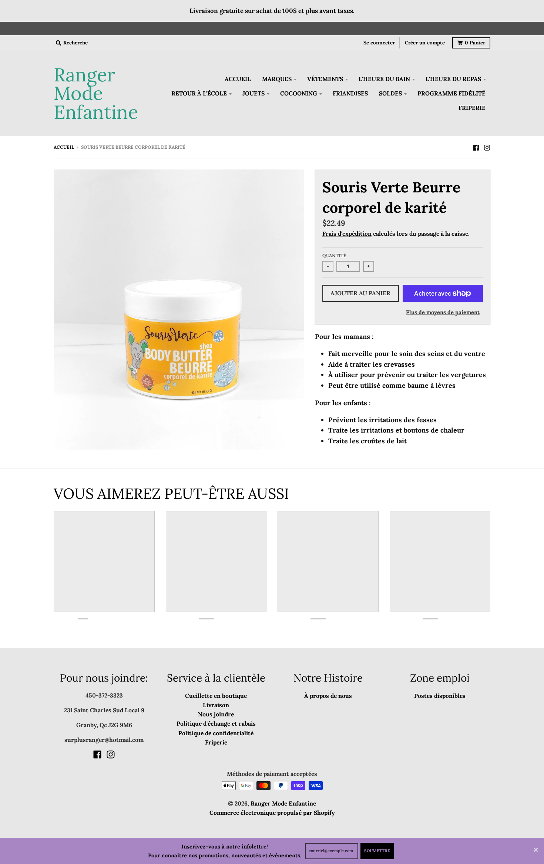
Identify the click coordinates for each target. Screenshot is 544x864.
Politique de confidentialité (215, 733)
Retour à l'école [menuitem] (199, 93)
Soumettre (377, 850)
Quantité (334, 255)
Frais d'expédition (347, 233)
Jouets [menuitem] (253, 93)
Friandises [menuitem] (350, 93)
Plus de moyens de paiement (443, 312)
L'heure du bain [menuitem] (384, 79)
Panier (475, 42)
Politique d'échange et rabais (216, 723)
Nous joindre (216, 714)
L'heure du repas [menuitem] (453, 79)
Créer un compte (425, 42)
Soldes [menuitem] (390, 93)
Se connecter (379, 42)
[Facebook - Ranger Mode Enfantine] (476, 147)
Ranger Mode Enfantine (96, 93)
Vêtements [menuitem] (325, 79)
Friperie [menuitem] (472, 107)
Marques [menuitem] (277, 79)
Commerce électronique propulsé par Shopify (272, 812)
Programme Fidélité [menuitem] (451, 93)
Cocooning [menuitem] (298, 93)
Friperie (216, 742)
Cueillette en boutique (216, 695)
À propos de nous (328, 695)
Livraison (216, 705)
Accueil (64, 147)
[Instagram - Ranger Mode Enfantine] (487, 147)
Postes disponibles (440, 695)
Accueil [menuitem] (238, 79)
